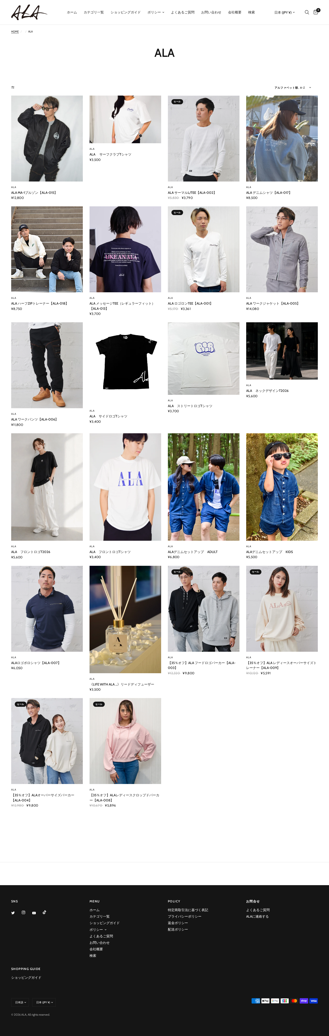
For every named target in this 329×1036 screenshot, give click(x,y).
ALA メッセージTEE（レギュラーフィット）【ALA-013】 (122, 306)
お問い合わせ (211, 12)
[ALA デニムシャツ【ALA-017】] (282, 139)
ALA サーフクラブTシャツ (110, 154)
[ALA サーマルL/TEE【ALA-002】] (203, 139)
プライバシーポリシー (184, 916)
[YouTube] (37, 913)
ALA (13, 187)
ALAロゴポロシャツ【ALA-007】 (36, 663)
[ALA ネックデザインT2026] (282, 351)
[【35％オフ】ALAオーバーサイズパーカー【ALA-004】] (47, 741)
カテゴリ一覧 (94, 12)
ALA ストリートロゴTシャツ (190, 406)
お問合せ (253, 901)
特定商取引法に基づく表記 (188, 910)
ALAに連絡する (257, 916)
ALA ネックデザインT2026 (267, 391)
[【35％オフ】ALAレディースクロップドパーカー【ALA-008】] (125, 741)
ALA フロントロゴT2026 (30, 552)
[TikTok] (48, 912)
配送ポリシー (178, 929)
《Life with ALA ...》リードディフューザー (122, 684)
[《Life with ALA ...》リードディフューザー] (125, 619)
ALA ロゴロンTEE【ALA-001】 (190, 303)
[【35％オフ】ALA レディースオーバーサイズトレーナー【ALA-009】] (282, 609)
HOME (15, 31)
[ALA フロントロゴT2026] (47, 487)
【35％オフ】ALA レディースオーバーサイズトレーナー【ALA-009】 (281, 665)
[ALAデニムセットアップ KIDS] (282, 487)
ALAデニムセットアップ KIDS (269, 552)
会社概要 (234, 12)
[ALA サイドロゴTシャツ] (125, 363)
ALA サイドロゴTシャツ (108, 416)
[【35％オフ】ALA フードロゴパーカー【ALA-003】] (203, 609)
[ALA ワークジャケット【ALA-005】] (282, 249)
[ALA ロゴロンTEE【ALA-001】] (203, 249)
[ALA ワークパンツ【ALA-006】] (47, 365)
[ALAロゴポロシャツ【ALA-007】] (47, 609)
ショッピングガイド (126, 12)
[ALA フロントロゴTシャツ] (125, 487)
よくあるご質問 (182, 12)
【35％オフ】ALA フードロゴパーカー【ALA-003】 (201, 665)
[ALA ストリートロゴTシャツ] (203, 358)
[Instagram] (27, 912)
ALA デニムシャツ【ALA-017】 (269, 193)
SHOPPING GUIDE (26, 968)
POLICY (174, 901)
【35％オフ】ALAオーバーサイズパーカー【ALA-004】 (42, 797)
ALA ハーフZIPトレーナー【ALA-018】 (40, 303)
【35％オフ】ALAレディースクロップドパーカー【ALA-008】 (124, 797)
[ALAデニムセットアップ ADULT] (203, 487)
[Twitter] (16, 913)
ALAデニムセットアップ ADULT (193, 552)
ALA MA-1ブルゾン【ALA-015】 (34, 193)
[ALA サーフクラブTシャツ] (125, 119)
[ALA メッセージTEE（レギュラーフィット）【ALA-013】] (125, 249)
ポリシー (154, 12)
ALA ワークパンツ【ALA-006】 (34, 419)
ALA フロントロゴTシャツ (110, 552)
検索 (251, 12)
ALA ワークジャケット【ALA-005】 (273, 303)
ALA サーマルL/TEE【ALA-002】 (192, 193)
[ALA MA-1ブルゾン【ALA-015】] (47, 139)
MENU (95, 901)
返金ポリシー (178, 923)
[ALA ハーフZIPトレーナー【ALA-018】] (47, 249)
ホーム (72, 12)
